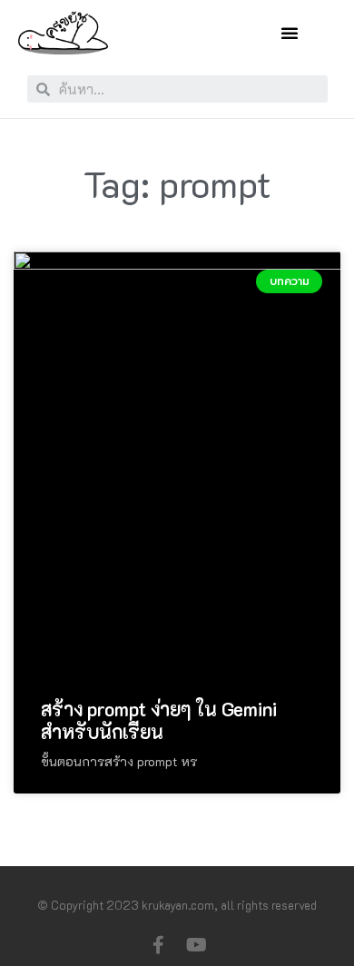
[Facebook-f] (158, 945)
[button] (289, 32)
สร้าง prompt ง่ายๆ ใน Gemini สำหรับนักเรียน (159, 720)
